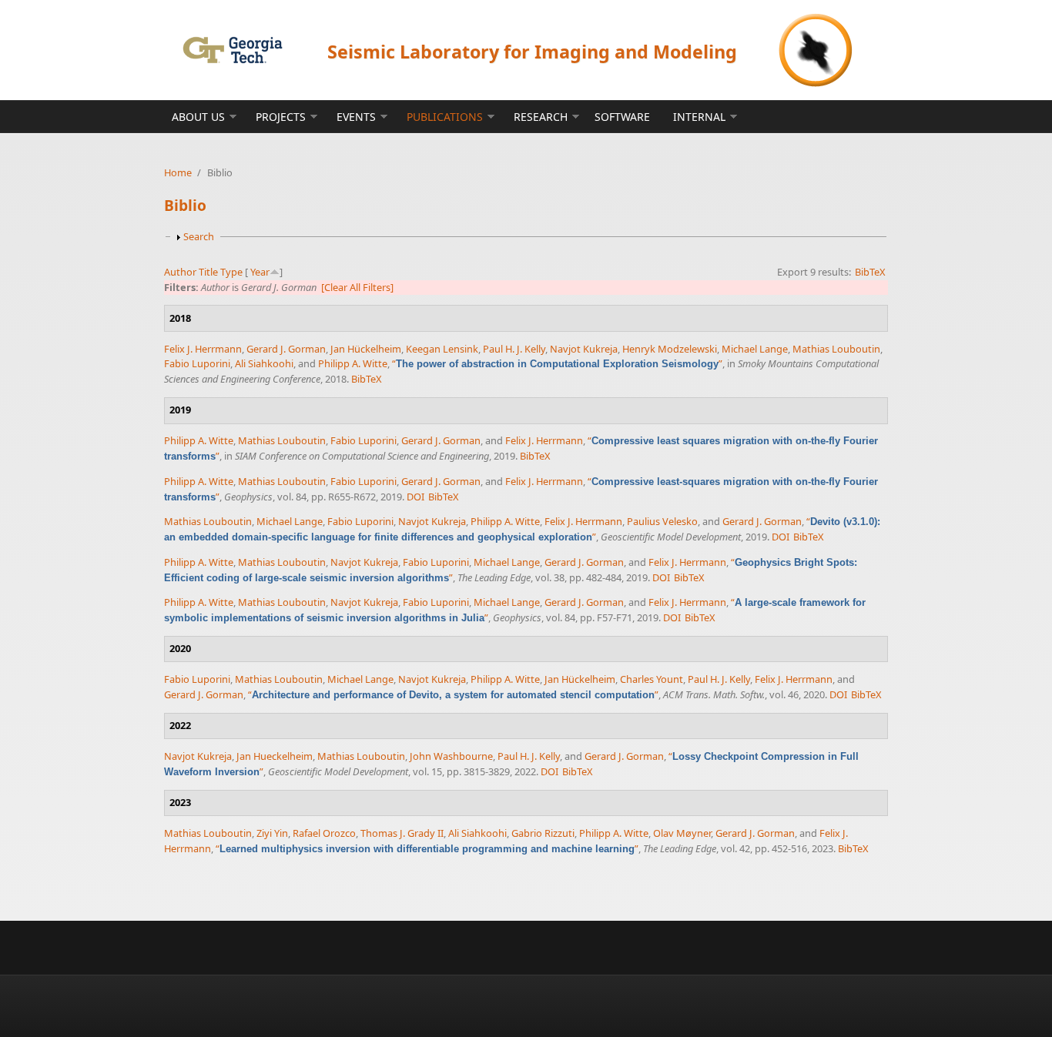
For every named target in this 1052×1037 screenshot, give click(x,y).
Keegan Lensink (442, 349)
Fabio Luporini (197, 363)
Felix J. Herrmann (203, 349)
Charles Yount (651, 679)
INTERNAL (699, 116)
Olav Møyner (682, 833)
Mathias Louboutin (836, 349)
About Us (198, 116)
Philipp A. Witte (352, 363)
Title (208, 272)
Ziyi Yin (272, 833)
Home (178, 172)
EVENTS (356, 116)
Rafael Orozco (324, 833)
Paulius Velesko (662, 521)
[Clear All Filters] (357, 287)
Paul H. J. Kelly (514, 349)
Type (231, 272)
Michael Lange (755, 349)
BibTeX (870, 272)
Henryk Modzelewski (669, 349)
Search (198, 236)
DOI (415, 496)
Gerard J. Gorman (286, 349)
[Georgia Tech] (232, 49)
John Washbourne (451, 756)
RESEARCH (541, 116)
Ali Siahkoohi (264, 363)
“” (557, 363)
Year (260, 272)
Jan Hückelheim (365, 349)
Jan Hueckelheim (274, 756)
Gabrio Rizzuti (543, 833)
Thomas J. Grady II (402, 833)
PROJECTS (281, 116)
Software (622, 116)
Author (180, 272)
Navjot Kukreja (584, 349)
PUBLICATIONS (445, 116)
